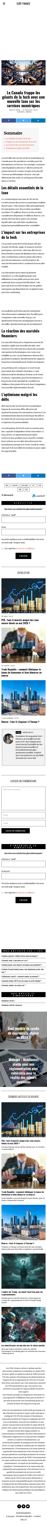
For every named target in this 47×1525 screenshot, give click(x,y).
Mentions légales (24, 1516)
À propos (10, 1516)
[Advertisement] (23, 31)
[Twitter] (23, 120)
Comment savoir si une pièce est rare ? (14, 960)
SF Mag (16, 110)
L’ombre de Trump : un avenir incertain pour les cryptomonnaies (22, 1293)
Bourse (21, 112)
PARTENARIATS (23, 1513)
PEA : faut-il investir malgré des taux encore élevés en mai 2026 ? (20, 621)
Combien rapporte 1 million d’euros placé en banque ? (19, 956)
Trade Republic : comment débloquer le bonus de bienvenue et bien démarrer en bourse (21, 672)
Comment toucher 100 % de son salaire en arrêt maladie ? (21, 980)
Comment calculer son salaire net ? (13, 985)
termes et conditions (25, 548)
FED (40, 485)
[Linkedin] (38, 120)
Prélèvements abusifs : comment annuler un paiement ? (20, 976)
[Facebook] (9, 120)
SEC (26, 489)
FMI (20, 489)
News (29, 112)
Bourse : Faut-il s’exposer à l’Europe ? (20, 721)
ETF (33, 485)
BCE (7, 485)
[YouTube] (28, 1506)
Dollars (25, 485)
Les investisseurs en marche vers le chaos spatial (23, 1345)
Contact (37, 1516)
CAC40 (15, 485)
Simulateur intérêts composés (11, 1005)
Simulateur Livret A (7, 1000)
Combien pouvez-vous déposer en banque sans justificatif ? (21, 964)
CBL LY (23, 1519)
